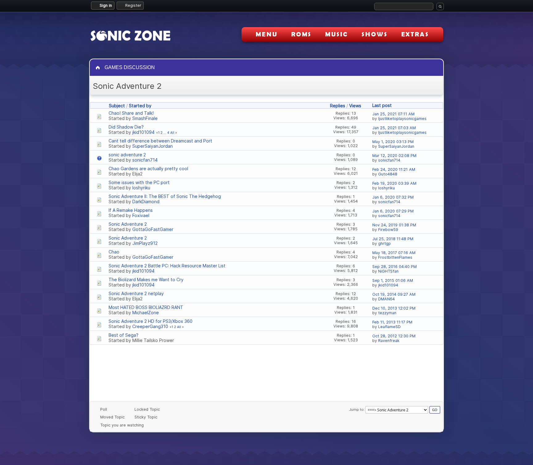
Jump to (356, 409)
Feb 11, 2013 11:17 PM (392, 322)
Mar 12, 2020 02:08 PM (394, 155)
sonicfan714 (145, 160)
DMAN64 (386, 299)
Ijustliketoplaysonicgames (402, 118)
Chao (114, 251)
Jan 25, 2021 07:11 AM (393, 114)
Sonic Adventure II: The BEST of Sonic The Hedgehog (165, 196)
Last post (382, 105)
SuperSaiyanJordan (152, 146)
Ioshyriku (141, 187)
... (165, 133)
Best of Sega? (123, 335)
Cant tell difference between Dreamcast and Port (160, 140)
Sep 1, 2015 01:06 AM (392, 280)
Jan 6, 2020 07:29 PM (393, 211)
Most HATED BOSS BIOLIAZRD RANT (146, 307)
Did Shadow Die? (126, 127)
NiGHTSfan (388, 271)
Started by (140, 105)
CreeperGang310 (150, 326)
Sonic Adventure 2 (128, 224)
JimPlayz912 (145, 243)
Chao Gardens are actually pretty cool (148, 168)
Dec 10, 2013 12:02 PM (393, 308)
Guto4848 (387, 174)
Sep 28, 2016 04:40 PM (394, 266)
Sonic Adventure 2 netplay (136, 293)
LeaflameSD (389, 326)
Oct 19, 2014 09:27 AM (393, 294)
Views (355, 105)
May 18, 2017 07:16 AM (393, 252)
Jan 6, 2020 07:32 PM (393, 197)
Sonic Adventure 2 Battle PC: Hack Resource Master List (167, 265)
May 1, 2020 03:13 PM (393, 141)
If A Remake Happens (131, 210)
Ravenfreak (388, 340)
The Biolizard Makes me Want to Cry (146, 279)
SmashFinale (145, 118)
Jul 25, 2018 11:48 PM (392, 239)
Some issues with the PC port (139, 182)
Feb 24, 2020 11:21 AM (393, 169)
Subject (117, 105)
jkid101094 (143, 132)
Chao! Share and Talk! (131, 113)
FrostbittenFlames (395, 257)
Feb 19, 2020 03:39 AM (394, 183)
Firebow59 (388, 229)
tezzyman (387, 313)
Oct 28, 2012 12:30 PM (393, 336)
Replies (337, 105)
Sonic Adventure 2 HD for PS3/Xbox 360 (150, 321)
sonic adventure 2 (127, 154)
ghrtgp (384, 243)
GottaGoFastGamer (152, 229)
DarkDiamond (145, 201)
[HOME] (98, 67)
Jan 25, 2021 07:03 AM (394, 128)
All (172, 133)
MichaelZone (145, 312)
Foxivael (140, 215)
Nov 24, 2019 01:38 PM (394, 225)
